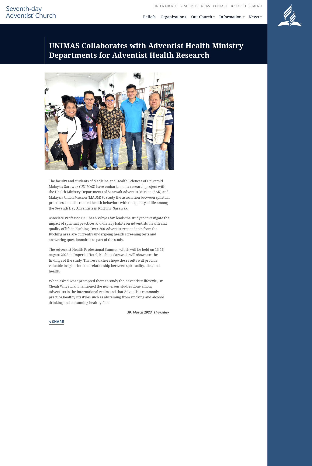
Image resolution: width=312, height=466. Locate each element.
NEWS (205, 6)
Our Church (201, 16)
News (254, 16)
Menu (257, 6)
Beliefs (149, 16)
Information (230, 16)
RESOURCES (189, 6)
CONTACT (220, 6)
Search (240, 6)
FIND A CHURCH (165, 6)
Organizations (173, 16)
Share (58, 322)
